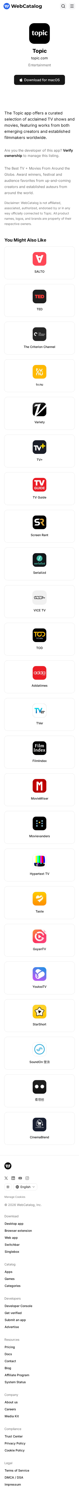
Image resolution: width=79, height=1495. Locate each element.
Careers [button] (10, 1409)
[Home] (23, 6)
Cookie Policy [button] (15, 1450)
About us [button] (11, 1402)
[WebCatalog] (7, 1165)
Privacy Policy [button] (15, 1443)
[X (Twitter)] (6, 1178)
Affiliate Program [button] (17, 1375)
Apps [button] (9, 1272)
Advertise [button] (12, 1327)
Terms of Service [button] (17, 1470)
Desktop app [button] (14, 1223)
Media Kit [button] (12, 1416)
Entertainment (39, 65)
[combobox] (25, 1186)
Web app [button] (11, 1237)
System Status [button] (15, 1382)
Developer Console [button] (18, 1306)
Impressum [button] (13, 1484)
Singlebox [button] (12, 1251)
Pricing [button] (10, 1347)
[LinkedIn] (13, 1178)
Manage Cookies (14, 1196)
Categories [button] (13, 1286)
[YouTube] (20, 1178)
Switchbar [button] (12, 1244)
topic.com (39, 58)
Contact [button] (10, 1361)
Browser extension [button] (18, 1230)
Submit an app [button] (15, 1320)
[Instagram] (27, 1178)
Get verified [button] (13, 1313)
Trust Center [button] (14, 1436)
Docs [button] (8, 1354)
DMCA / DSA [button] (14, 1477)
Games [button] (10, 1279)
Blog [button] (8, 1368)
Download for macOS (42, 80)
